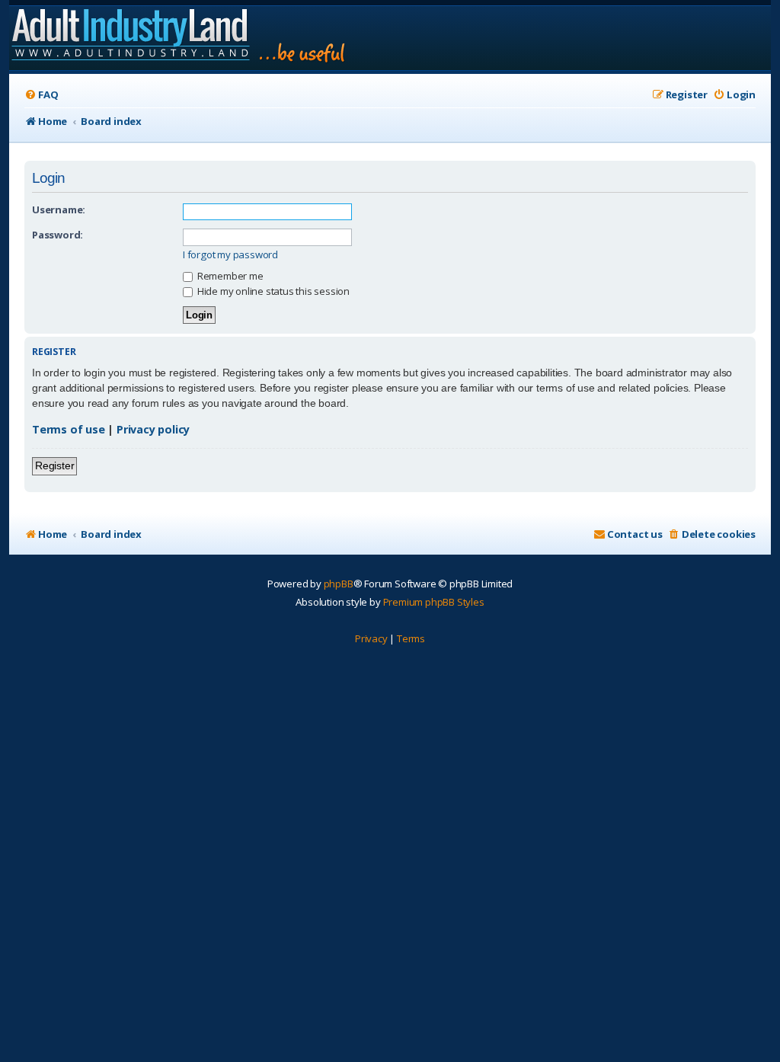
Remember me (229, 276)
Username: (58, 209)
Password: (57, 235)
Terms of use (68, 429)
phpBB (338, 583)
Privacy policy (153, 429)
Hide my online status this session (272, 291)
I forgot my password (230, 254)
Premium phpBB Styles (433, 602)
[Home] (179, 38)
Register (54, 465)
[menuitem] (41, 95)
